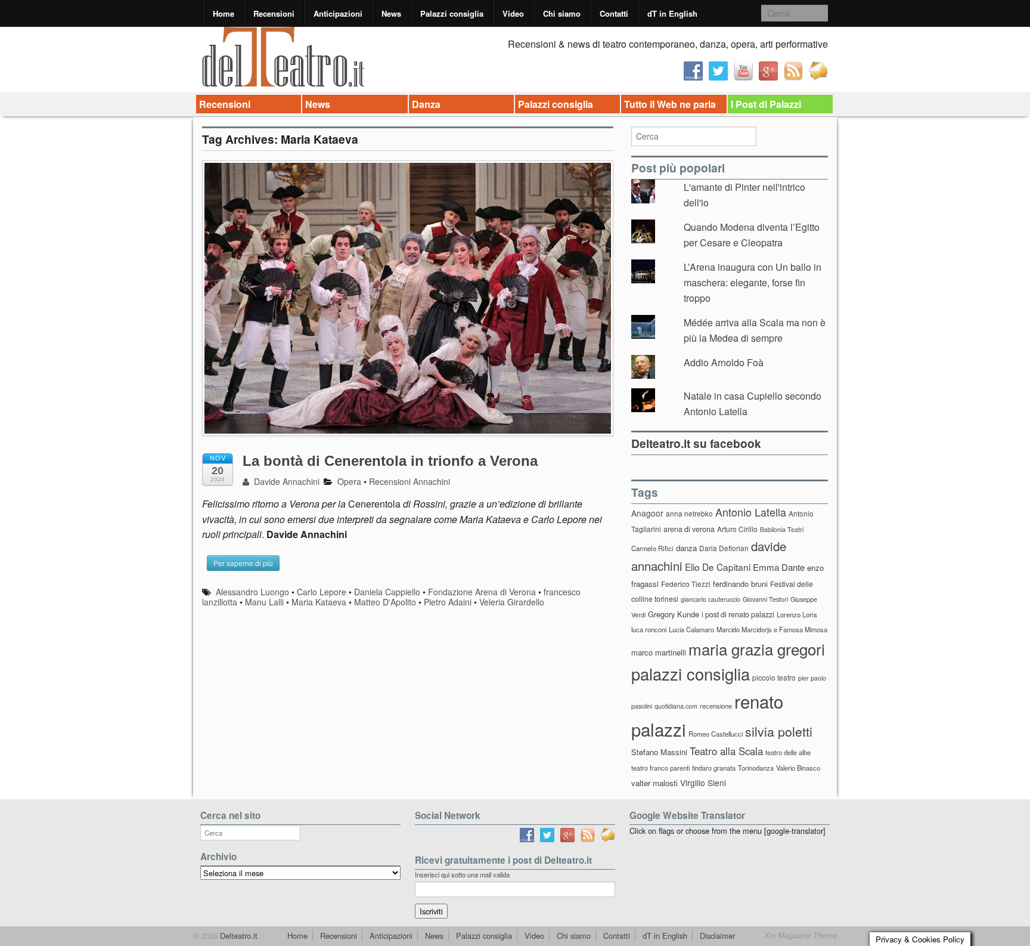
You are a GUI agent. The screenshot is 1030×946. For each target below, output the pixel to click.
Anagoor (647, 513)
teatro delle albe (788, 752)
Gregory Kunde (673, 614)
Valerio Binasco (798, 767)
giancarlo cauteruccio (710, 599)
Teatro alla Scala (726, 751)
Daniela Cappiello (387, 592)
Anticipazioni (338, 13)
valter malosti (654, 783)
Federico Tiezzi (686, 584)
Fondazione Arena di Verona (482, 592)
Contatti (614, 13)
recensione (716, 705)
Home (223, 13)
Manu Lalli (264, 602)
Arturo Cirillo (737, 529)
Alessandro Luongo (252, 592)
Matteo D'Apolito (385, 602)
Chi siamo (562, 13)
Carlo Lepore (321, 592)
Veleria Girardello (511, 602)
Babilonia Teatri (781, 529)
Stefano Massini (659, 752)
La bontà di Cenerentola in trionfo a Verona (390, 461)
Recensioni (273, 13)
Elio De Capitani (717, 566)
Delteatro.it (238, 935)
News (391, 13)
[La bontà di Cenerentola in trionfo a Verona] (407, 304)
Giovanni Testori (765, 599)
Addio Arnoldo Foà (724, 362)
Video (513, 13)
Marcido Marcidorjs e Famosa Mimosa (771, 629)
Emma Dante (779, 567)
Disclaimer (717, 935)
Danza (426, 104)
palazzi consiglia (690, 673)
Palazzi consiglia (451, 13)
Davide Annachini (285, 481)
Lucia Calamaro (691, 629)
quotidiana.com (675, 705)
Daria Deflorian (724, 548)
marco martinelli (658, 652)
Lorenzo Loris (797, 614)
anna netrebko (689, 513)
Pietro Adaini (447, 602)
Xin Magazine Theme (800, 935)
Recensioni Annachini (409, 481)
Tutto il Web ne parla (670, 104)
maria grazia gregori (756, 649)
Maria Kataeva (318, 602)
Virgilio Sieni (703, 783)
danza (686, 548)
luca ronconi (648, 629)
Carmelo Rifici (652, 548)
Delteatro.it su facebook (696, 443)
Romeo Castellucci (715, 733)
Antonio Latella (750, 512)
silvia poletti (778, 731)
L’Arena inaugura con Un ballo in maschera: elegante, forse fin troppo (752, 282)
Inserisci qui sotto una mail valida (462, 874)
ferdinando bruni (740, 583)
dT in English (672, 13)
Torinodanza (756, 767)
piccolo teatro (774, 677)
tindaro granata (714, 767)
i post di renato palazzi (738, 614)
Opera (349, 481)
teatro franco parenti (660, 767)
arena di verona (689, 529)
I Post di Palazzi (766, 104)
